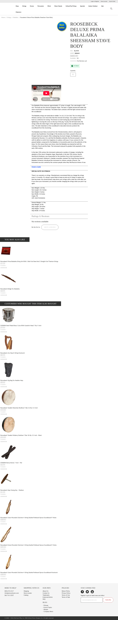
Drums (32, 6)
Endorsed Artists (48, 597)
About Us (45, 591)
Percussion (41, 6)
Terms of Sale (66, 597)
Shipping (26, 591)
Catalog (26, 595)
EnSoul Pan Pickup (71, 6)
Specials (82, 6)
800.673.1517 (9, 591)
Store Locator (28, 593)
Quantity (73, 70)
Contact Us (46, 593)
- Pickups (45, 605)
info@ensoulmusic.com (12, 593)
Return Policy (66, 591)
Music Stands (58, 6)
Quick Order (112, 1)
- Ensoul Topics (47, 607)
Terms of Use (66, 595)
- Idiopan (45, 609)
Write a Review (50, 227)
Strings (24, 6)
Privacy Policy (66, 593)
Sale (102, 6)
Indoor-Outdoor (93, 6)
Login (92, 1)
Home (3, 17)
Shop (17, 6)
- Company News (48, 611)
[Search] (111, 9)
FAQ (44, 599)
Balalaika (15, 17)
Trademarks (46, 595)
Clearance (18, 12)
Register (97, 1)
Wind (49, 6)
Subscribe (108, 600)
